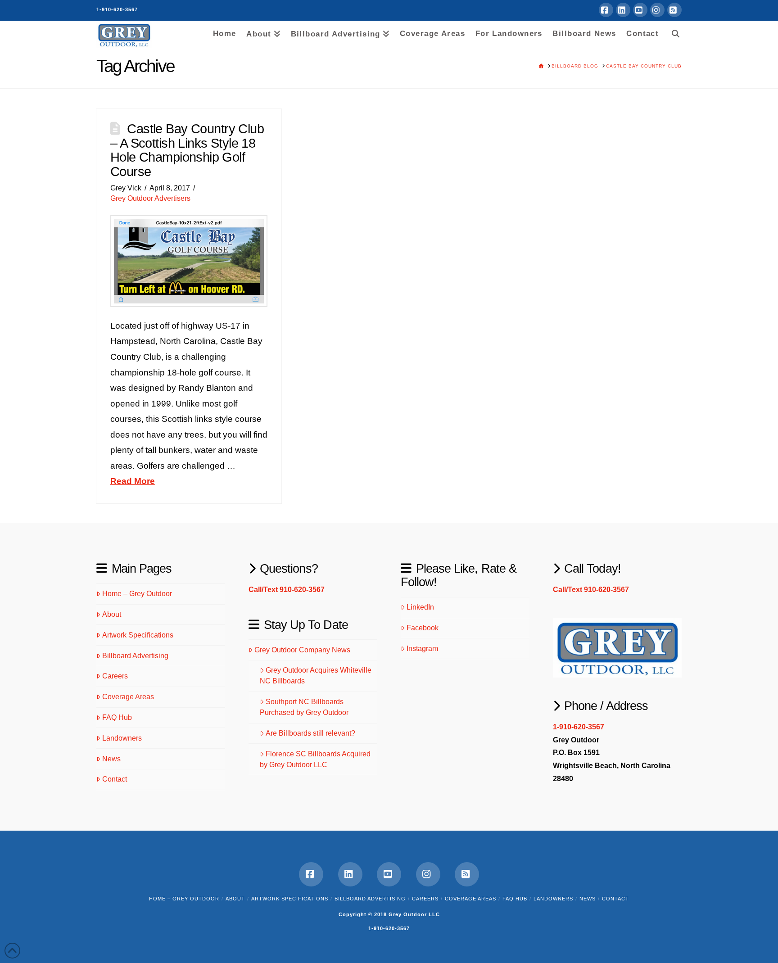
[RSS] (674, 10)
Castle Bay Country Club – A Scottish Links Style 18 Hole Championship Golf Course (187, 150)
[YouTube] (640, 10)
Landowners (122, 738)
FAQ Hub (117, 717)
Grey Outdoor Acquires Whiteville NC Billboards (315, 675)
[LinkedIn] (623, 10)
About (111, 614)
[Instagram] (657, 10)
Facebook (423, 628)
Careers (115, 676)
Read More (132, 481)
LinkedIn (420, 607)
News (111, 759)
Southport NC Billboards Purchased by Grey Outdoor (304, 707)
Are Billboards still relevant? (310, 733)
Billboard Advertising (135, 656)
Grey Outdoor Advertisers (150, 198)
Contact (114, 779)
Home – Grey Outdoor (137, 593)
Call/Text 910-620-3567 (287, 589)
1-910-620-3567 (117, 9)
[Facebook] (606, 10)
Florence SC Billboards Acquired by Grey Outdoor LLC (315, 759)
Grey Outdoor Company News (302, 650)
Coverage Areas (128, 697)
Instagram (422, 648)
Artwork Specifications (137, 635)
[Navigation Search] (673, 32)
